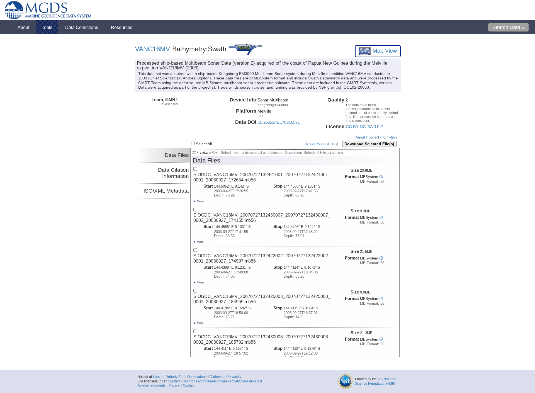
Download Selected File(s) (369, 144)
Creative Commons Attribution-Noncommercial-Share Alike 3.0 (215, 381)
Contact (188, 385)
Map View (384, 51)
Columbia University (226, 377)
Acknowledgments (152, 385)
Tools (47, 27)
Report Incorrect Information (376, 137)
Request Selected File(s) (321, 144)
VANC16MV (152, 49)
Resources (121, 27)
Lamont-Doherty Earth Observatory (179, 377)
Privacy (174, 385)
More (200, 201)
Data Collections (81, 27)
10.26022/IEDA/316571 (279, 122)
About (23, 27)
